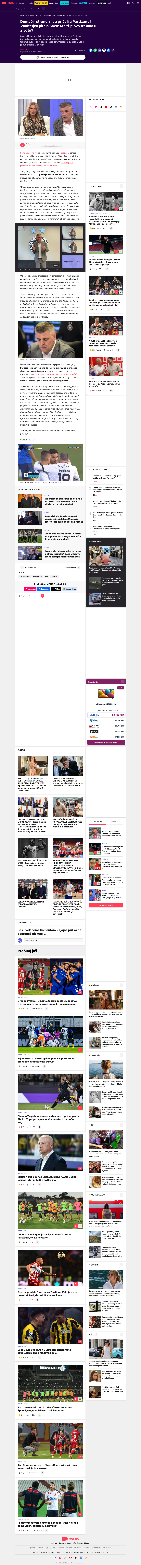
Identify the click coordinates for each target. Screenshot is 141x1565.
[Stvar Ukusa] (107, 1547)
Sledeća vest (70, 567)
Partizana (64, 153)
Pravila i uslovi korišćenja (64, 1552)
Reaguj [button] (23, 596)
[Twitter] (101, 107)
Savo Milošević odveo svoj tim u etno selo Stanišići (53, 374)
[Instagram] (96, 107)
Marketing (36, 1552)
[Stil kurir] (54, 1547)
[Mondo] (8, 3)
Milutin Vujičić (25, 49)
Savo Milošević (27, 153)
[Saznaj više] (121, 541)
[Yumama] (96, 1547)
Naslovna (23, 15)
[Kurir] (32, 1547)
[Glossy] (61, 1547)
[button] (79, 50)
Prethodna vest (31, 567)
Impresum (44, 1552)
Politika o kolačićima (81, 1552)
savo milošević (25, 576)
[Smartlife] (77, 1547)
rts (46, 576)
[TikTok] (111, 107)
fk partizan (38, 576)
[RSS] (120, 107)
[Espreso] (40, 1547)
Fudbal (38, 15)
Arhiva (92, 1552)
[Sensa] (86, 1547)
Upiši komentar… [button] (31, 940)
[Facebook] (91, 107)
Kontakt (52, 1552)
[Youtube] (106, 107)
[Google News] (116, 107)
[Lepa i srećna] (69, 1547)
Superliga (54, 576)
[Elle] (48, 1547)
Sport (32, 15)
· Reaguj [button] (97, 228)
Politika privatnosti (101, 1552)
